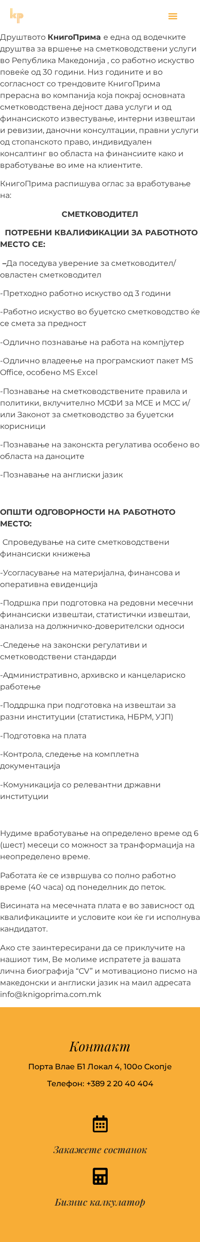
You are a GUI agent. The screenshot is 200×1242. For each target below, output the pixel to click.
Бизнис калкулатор (100, 1201)
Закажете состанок (100, 1149)
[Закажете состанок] (100, 1123)
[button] (173, 16)
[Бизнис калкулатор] (100, 1176)
